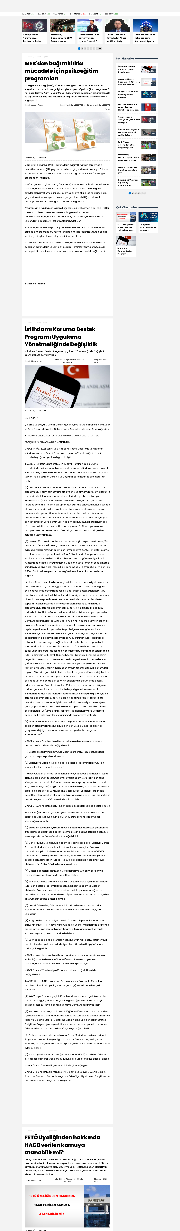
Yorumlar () (30, 158)
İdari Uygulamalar (50, 1131)
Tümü (98, 48)
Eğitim (45, 57)
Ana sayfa (28, 57)
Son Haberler (125, 58)
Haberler (37, 57)
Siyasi (45, 323)
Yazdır (107, 109)
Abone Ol (42, 158)
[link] (137, 69)
